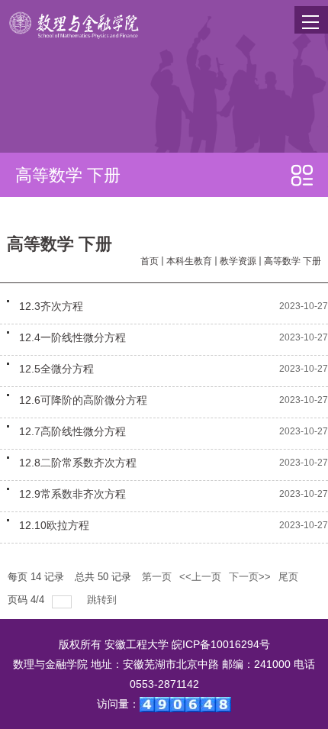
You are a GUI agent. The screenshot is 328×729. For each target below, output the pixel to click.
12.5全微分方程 (56, 369)
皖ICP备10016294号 (221, 644)
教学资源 (238, 261)
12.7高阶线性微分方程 (72, 431)
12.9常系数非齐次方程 (72, 494)
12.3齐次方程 (51, 306)
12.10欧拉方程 (54, 525)
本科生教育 (189, 261)
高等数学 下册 (292, 261)
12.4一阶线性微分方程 (72, 337)
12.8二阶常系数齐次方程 (78, 462)
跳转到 (103, 599)
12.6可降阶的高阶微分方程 (83, 400)
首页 (149, 261)
